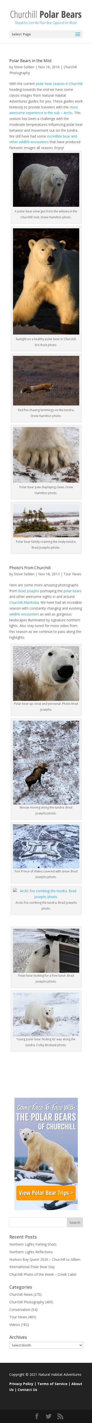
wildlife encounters (24, 614)
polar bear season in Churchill (58, 83)
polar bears (72, 591)
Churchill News (21, 1294)
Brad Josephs (28, 591)
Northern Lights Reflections (31, 1251)
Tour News (72, 574)
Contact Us (27, 1389)
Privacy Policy (21, 1383)
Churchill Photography (26, 1302)
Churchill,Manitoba (24, 602)
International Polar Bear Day (32, 1266)
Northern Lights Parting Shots (33, 1244)
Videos (14, 1324)
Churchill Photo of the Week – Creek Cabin (43, 1274)
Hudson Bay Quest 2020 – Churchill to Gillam (44, 1259)
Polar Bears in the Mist (30, 60)
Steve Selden (24, 67)
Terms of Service (52, 1383)
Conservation (19, 1309)
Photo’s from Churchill (30, 567)
